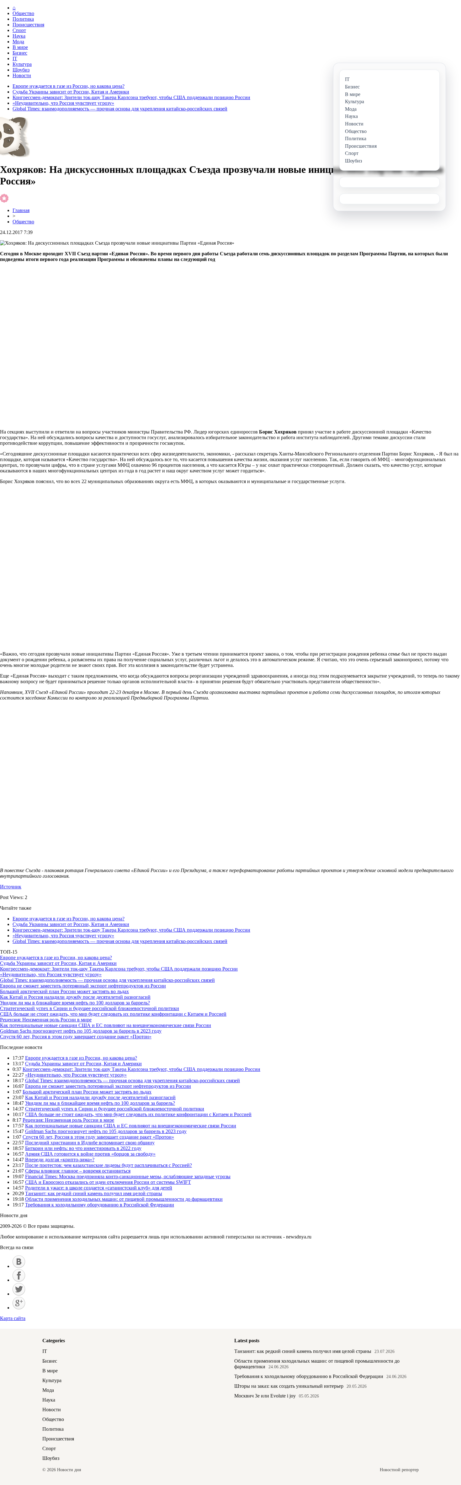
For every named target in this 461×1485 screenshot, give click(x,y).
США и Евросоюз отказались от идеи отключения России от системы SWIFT (108, 1182)
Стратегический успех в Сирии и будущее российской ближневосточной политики (89, 1008)
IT (15, 58)
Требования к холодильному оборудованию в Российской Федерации (99, 1204)
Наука (19, 36)
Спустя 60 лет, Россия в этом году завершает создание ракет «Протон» (75, 1036)
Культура (22, 64)
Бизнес (20, 53)
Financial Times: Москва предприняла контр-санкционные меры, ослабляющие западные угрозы (127, 1176)
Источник (10, 886)
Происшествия (28, 24)
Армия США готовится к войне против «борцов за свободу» (90, 1154)
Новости (22, 75)
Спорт (19, 30)
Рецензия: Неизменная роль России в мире (46, 1019)
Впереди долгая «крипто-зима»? (59, 1159)
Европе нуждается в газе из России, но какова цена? (69, 86)
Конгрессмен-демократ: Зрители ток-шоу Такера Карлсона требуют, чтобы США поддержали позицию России (131, 97)
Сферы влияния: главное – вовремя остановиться (77, 1171)
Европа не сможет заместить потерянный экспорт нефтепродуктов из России (83, 985)
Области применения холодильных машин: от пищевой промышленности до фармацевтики (124, 1199)
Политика (23, 19)
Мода (18, 41)
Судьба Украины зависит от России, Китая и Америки (71, 91)
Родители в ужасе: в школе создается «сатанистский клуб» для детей (98, 1187)
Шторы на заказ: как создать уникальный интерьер (288, 1386)
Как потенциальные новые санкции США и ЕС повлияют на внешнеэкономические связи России (105, 1025)
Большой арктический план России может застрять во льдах (64, 991)
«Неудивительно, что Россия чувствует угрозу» (63, 103)
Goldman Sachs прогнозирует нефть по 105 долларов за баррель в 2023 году (81, 1031)
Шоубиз (21, 69)
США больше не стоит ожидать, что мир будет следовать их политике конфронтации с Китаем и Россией (113, 1014)
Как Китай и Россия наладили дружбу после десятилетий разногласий (75, 997)
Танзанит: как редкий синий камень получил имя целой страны (93, 1193)
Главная (21, 210)
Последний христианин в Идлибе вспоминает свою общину (90, 1142)
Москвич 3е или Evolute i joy (265, 1395)
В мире (20, 47)
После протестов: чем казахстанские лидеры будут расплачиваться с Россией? (108, 1165)
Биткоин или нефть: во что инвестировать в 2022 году (83, 1148)
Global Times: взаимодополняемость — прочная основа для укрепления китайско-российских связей (120, 108)
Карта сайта (12, 1318)
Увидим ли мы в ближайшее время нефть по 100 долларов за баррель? (75, 1002)
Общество (23, 13)
